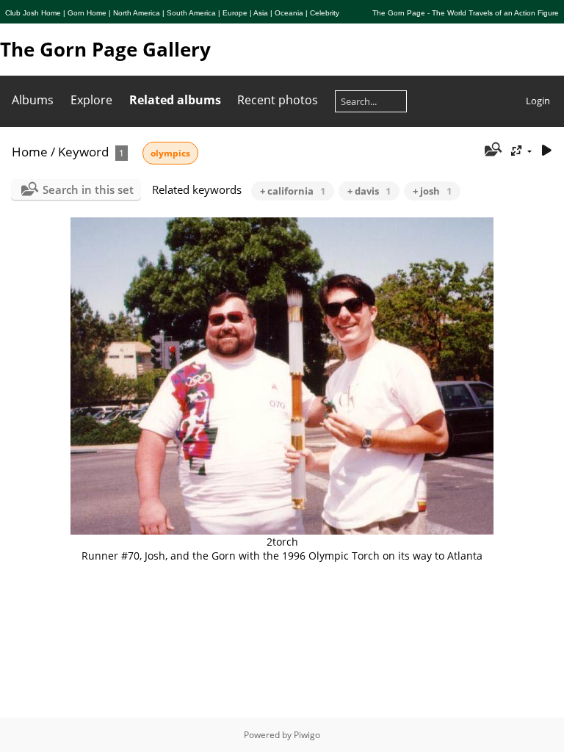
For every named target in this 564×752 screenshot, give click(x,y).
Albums (33, 100)
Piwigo (307, 734)
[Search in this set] (492, 150)
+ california (292, 191)
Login (538, 100)
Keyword (83, 151)
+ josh (432, 191)
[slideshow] (546, 151)
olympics (170, 153)
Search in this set (88, 189)
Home (30, 151)
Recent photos (277, 100)
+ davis (369, 191)
